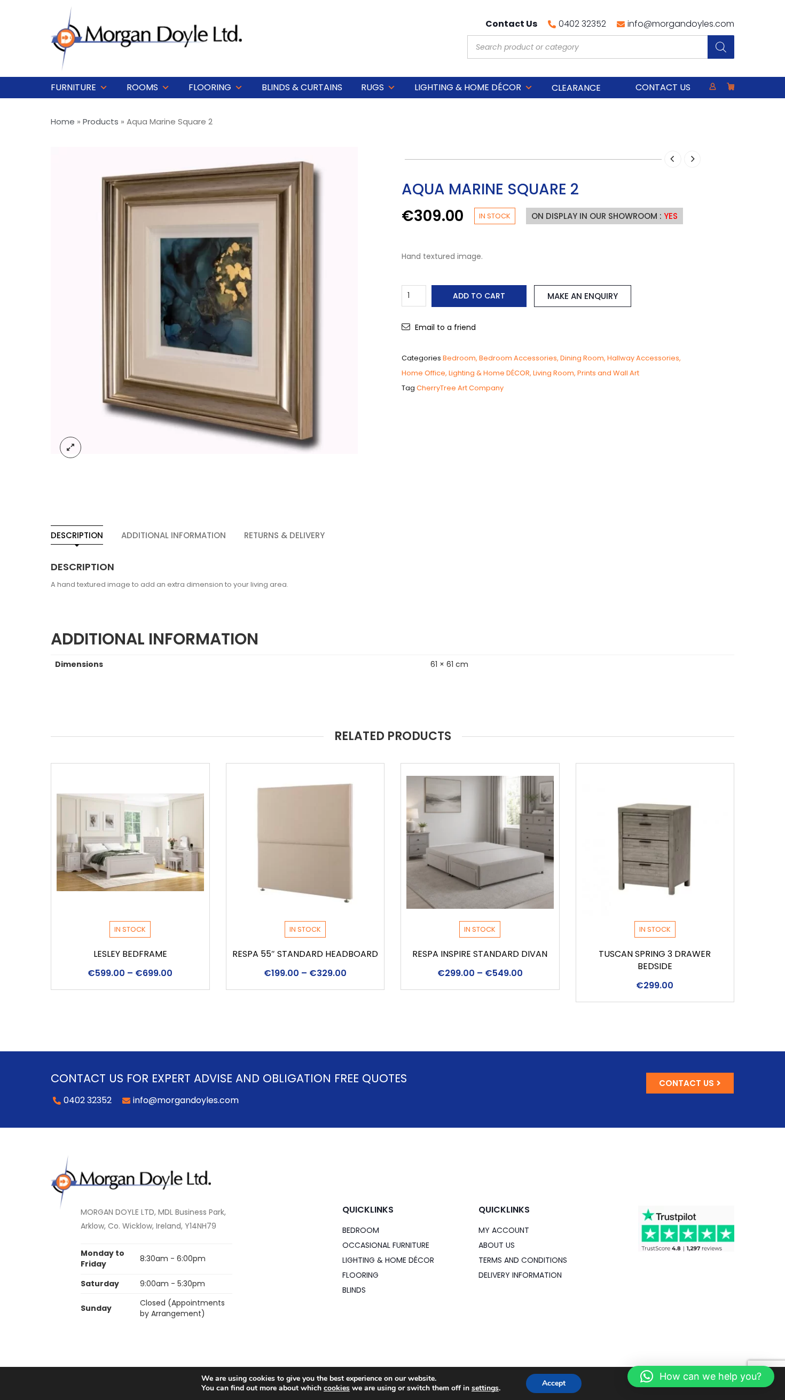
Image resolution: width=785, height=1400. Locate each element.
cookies (337, 1388)
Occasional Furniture (385, 1245)
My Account (503, 1230)
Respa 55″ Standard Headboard (305, 954)
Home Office (423, 373)
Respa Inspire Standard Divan (479, 954)
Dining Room (582, 358)
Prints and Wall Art (608, 373)
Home (63, 121)
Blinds (354, 1290)
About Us (496, 1245)
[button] (700, 1376)
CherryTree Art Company (460, 388)
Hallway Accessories (643, 358)
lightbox (70, 447)
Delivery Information (520, 1275)
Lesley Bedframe (130, 954)
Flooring (210, 87)
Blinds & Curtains (302, 87)
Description (77, 535)
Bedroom (459, 358)
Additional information (173, 535)
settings (485, 1388)
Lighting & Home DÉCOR (467, 87)
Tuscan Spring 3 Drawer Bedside (655, 960)
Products (101, 121)
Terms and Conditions (522, 1260)
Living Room (553, 373)
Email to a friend (445, 327)
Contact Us (662, 87)
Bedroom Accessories (518, 358)
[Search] (721, 47)
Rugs (372, 87)
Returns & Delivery (284, 535)
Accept (554, 1383)
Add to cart (479, 295)
